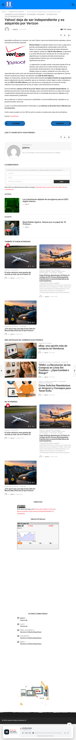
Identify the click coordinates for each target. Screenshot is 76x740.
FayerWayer (14, 116)
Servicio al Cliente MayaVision (31, 632)
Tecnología (51, 14)
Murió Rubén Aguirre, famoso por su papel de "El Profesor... (44, 223)
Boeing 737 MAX (61, 271)
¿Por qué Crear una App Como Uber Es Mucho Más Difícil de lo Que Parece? (20, 329)
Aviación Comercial (45, 271)
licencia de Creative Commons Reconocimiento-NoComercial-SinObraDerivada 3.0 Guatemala (36, 511)
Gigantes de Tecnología (12, 326)
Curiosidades (14, 270)
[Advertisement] (38, 581)
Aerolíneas (57, 270)
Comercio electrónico (15, 14)
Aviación (7, 270)
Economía (31, 14)
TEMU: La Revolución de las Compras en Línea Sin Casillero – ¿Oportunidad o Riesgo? (55, 368)
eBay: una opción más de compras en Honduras (53, 347)
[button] (3, 5)
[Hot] (8, 245)
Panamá (60, 272)
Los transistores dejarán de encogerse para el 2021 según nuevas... (45, 200)
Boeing (54, 271)
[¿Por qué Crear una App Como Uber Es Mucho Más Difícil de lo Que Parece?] (21, 313)
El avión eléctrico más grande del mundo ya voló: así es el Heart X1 (18, 273)
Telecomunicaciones (14, 16)
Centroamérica (43, 272)
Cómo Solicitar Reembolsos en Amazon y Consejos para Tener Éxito (55, 388)
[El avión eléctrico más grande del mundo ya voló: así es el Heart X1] (21, 256)
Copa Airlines (49, 270)
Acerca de (23, 620)
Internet (41, 14)
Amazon (41, 381)
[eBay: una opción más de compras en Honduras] (21, 351)
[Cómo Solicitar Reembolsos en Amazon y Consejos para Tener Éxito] (21, 389)
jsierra (22, 618)
